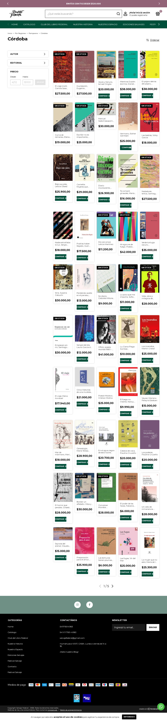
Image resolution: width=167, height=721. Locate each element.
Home (14, 24)
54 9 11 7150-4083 (68, 632)
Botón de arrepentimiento (71, 710)
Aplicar (40, 82)
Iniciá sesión (143, 12)
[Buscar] (118, 14)
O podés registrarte (138, 15)
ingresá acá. (52, 710)
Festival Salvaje (15, 661)
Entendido (129, 717)
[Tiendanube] (149, 709)
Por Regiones (20, 33)
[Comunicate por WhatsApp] (161, 706)
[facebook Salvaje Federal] (89, 605)
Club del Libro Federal (54, 24)
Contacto (12, 666)
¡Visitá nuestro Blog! (69, 652)
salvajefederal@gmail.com (72, 638)
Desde (13, 76)
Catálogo (29, 24)
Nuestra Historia (83, 24)
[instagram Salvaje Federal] (77, 605)
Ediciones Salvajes (133, 24)
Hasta (25, 76)
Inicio (10, 33)
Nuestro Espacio (107, 24)
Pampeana (33, 33)
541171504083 (66, 626)
